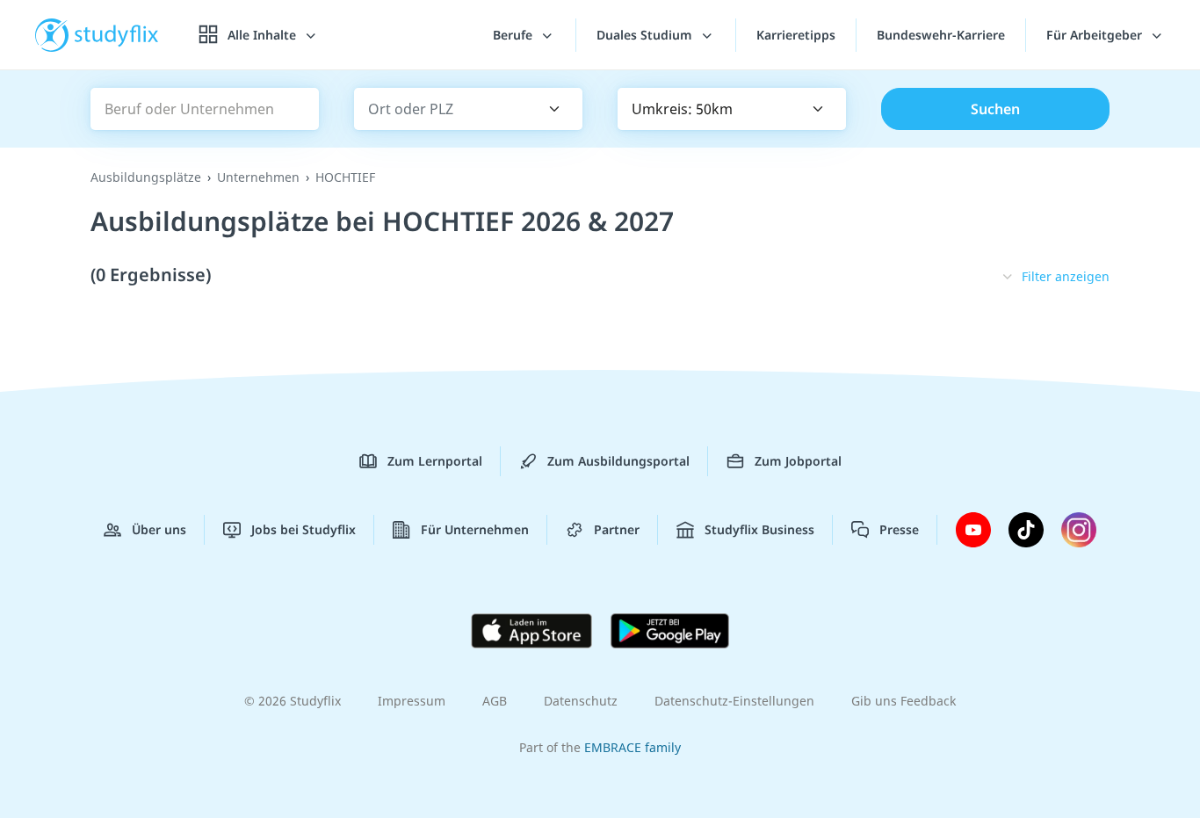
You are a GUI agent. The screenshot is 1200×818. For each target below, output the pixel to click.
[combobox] (443, 109)
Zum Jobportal (798, 460)
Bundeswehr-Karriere (941, 34)
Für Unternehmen (475, 529)
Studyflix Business (759, 529)
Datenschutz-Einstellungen (734, 700)
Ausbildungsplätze (145, 177)
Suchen (995, 109)
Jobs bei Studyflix (303, 529)
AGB (494, 700)
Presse (899, 529)
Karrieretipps (795, 34)
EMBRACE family (632, 747)
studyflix (117, 34)
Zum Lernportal (434, 460)
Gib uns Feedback (903, 700)
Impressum (411, 700)
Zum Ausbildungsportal (618, 460)
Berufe (514, 34)
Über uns (159, 529)
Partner (617, 529)
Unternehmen (258, 177)
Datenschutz (581, 700)
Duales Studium (646, 34)
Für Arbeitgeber (1096, 34)
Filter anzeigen (1066, 276)
